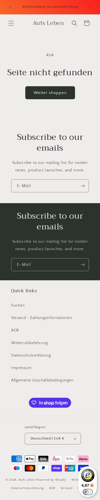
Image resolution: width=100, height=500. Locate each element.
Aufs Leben (27, 479)
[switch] (88, 492)
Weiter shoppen (50, 92)
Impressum (21, 368)
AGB (15, 330)
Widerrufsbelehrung (29, 343)
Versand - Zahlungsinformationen (41, 318)
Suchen (18, 305)
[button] (11, 23)
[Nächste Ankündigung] (90, 7)
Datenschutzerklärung (31, 355)
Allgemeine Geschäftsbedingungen (42, 380)
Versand (66, 488)
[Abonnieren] (82, 185)
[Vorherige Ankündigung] (10, 7)
